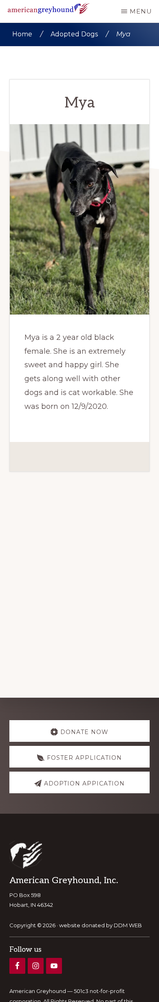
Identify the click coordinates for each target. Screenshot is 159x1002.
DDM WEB (128, 925)
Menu (141, 11)
